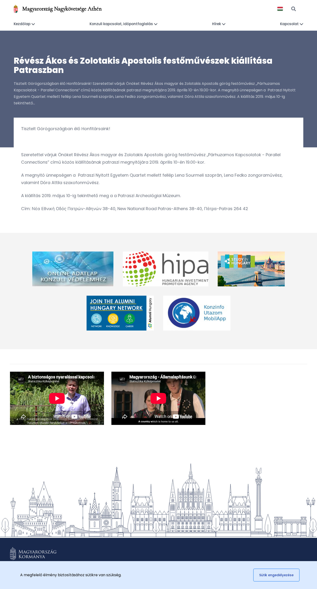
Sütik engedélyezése (276, 575)
